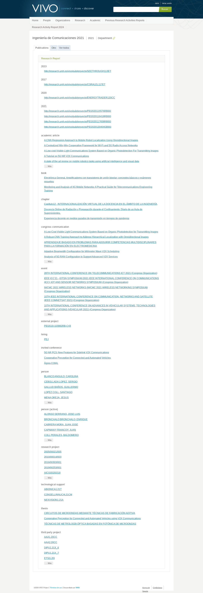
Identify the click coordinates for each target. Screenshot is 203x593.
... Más (48, 166)
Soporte (145, 591)
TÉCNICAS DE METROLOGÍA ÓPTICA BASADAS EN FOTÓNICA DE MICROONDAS (90, 524)
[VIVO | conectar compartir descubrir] (58, 8)
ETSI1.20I (49, 558)
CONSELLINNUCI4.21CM (58, 494)
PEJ (46, 339)
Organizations (62, 20)
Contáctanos (157, 588)
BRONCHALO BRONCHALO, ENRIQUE (66, 419)
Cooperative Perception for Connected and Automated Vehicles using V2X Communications (92, 518)
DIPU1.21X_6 (51, 547)
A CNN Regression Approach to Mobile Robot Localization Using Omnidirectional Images (91, 140)
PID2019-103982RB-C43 (57, 326)
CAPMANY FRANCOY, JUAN (60, 430)
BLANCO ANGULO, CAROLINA (61, 376)
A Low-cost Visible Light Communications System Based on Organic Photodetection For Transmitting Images (101, 151)
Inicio (157, 3)
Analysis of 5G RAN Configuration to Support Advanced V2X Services (81, 256)
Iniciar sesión (167, 3)
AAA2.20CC (50, 542)
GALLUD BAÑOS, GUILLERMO (61, 387)
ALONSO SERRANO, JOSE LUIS (62, 414)
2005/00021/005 (52, 451)
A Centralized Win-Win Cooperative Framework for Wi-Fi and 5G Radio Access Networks (91, 145)
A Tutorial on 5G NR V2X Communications (66, 156)
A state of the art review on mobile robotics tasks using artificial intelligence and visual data (91, 161)
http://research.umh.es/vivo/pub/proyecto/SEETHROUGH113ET (77, 71)
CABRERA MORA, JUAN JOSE (61, 424)
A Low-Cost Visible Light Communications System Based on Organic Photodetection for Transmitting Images (101, 231)
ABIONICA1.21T (53, 489)
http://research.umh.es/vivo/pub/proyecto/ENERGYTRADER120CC (79, 97)
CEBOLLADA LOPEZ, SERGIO (60, 381)
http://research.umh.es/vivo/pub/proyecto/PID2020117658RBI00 (77, 121)
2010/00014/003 (52, 457)
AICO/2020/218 (52, 473)
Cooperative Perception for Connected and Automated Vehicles (77, 358)
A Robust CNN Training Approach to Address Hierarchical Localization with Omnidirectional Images (96, 237)
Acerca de (146, 588)
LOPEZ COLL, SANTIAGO (58, 392)
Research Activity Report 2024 (48, 27)
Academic (95, 20)
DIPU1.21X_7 (51, 553)
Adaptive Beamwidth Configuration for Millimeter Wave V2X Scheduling (81, 251)
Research (80, 20)
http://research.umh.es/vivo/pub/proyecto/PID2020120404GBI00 (77, 127)
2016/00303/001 (52, 462)
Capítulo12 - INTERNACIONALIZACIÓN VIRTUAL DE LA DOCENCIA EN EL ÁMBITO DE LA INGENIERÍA (100, 204)
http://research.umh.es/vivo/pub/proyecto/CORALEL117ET (74, 84)
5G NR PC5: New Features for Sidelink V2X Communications (76, 352)
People (47, 20)
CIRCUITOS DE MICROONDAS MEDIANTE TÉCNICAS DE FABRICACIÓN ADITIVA (89, 513)
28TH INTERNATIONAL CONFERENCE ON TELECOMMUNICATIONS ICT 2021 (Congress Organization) (100, 273)
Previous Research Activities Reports (124, 20)
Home (35, 20)
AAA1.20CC (50, 537)
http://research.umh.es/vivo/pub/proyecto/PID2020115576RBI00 (77, 111)
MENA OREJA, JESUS (56, 397)
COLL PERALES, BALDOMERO (61, 435)
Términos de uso (56, 588)
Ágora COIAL (51, 363)
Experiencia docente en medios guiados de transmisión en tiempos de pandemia (86, 218)
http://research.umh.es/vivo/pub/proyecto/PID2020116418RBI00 (77, 116)
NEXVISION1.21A (53, 500)
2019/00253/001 (52, 467)
